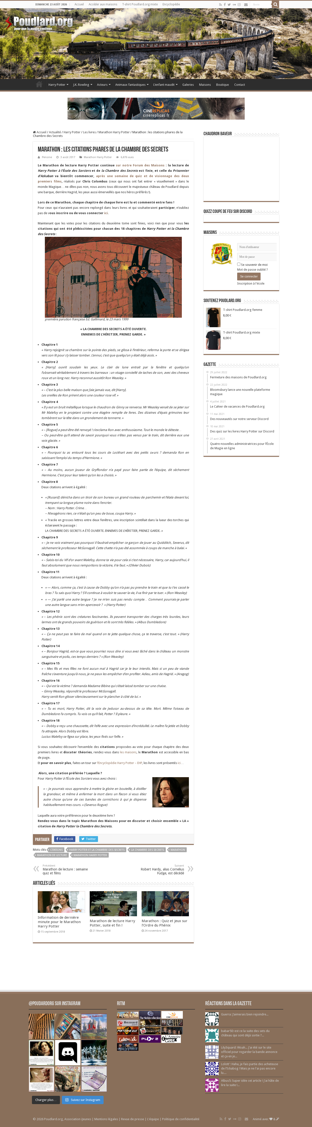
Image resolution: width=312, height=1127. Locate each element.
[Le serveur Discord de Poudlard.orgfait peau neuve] (67, 1052)
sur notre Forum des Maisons (139, 165)
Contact (239, 84)
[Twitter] (229, 5)
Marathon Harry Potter (114, 132)
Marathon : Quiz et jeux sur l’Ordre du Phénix (164, 923)
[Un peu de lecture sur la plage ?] (67, 1026)
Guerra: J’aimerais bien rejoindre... (244, 1014)
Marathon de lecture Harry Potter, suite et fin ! (112, 923)
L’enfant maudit (164, 84)
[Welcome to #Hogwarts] (41, 1026)
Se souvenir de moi (254, 265)
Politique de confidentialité (180, 1119)
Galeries (188, 84)
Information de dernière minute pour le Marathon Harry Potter (59, 921)
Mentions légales (106, 1119)
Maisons (205, 84)
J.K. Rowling (81, 84)
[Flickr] (234, 5)
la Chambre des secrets (147, 849)
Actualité (55, 132)
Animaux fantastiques (130, 84)
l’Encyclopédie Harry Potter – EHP (119, 763)
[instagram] (239, 5)
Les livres (89, 132)
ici (106, 213)
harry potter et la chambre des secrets (97, 849)
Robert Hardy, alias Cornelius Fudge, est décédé (162, 869)
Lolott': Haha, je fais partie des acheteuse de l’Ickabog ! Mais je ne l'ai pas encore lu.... (249, 1068)
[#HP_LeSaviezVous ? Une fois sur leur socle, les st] (94, 1052)
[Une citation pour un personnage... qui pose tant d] (41, 1052)
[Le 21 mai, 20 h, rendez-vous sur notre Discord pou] (67, 1079)
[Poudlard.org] (40, 22)
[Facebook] (224, 5)
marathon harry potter (90, 855)
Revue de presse (132, 1119)
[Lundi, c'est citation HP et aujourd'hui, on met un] (41, 1079)
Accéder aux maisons (103, 4)
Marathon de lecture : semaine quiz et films (65, 869)
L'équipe (153, 1119)
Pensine (47, 157)
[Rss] (220, 5)
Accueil (79, 4)
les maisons (128, 752)
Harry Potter (57, 84)
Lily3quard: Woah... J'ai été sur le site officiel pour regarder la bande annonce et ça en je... (249, 1052)
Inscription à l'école (250, 283)
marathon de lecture (52, 855)
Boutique (222, 84)
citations (56, 849)
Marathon (178, 849)
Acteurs (102, 84)
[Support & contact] (246, 5)
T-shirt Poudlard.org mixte (140, 4)
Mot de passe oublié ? (252, 269)
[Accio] (275, 4)
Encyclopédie (171, 4)
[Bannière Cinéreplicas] (156, 108)
